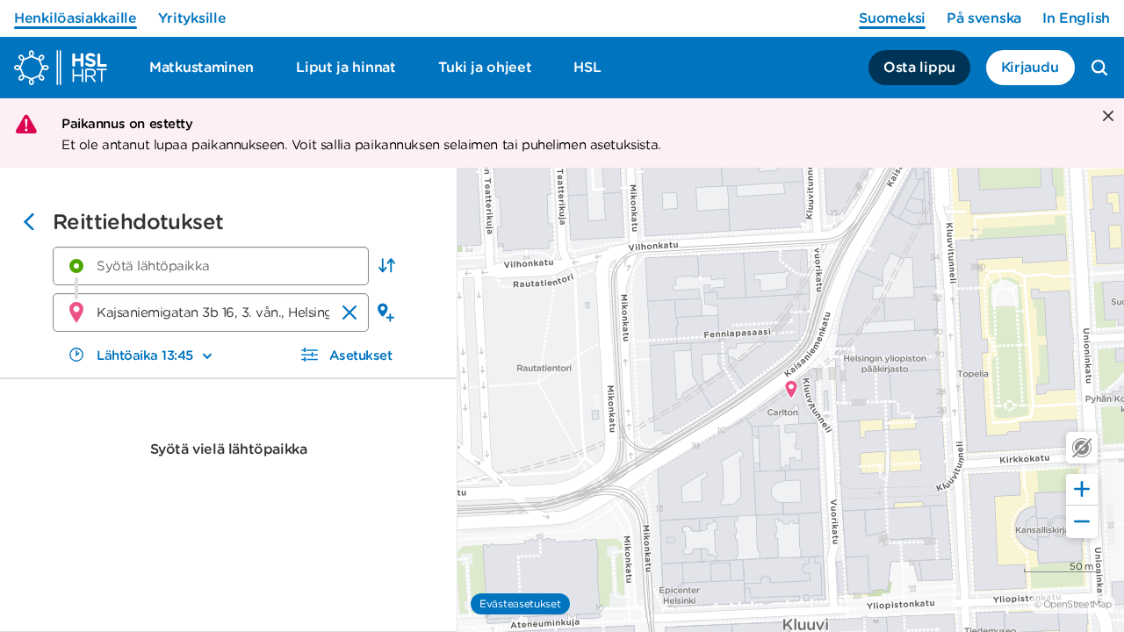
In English (1076, 18)
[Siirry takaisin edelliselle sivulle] (29, 224)
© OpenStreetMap (1072, 604)
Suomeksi (892, 18)
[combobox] (211, 266)
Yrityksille (192, 18)
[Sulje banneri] (1106, 117)
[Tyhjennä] (349, 312)
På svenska (984, 18)
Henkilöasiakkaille (75, 18)
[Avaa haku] (1099, 67)
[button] (386, 266)
